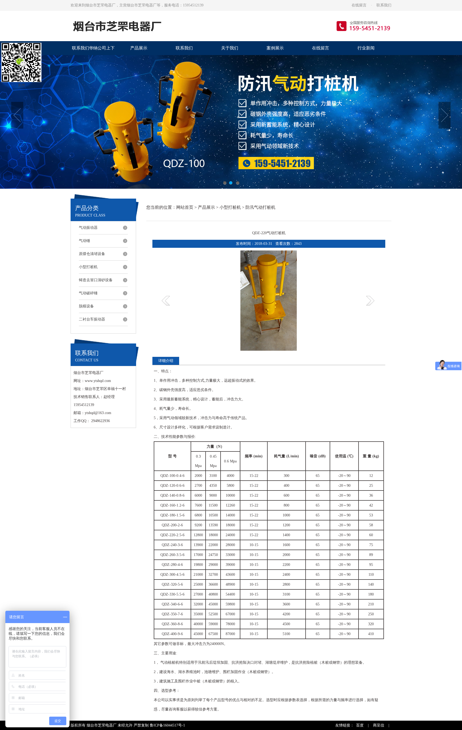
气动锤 (84, 241)
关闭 (21, 85)
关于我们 (229, 48)
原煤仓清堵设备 (92, 254)
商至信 (378, 725)
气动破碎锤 (88, 293)
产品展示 (138, 48)
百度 (360, 725)
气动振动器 (88, 228)
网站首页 (184, 207)
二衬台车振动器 (92, 319)
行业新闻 (366, 48)
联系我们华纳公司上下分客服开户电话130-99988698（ (93, 50)
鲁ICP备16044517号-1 (167, 725)
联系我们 (383, 5)
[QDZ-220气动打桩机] (269, 349)
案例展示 (275, 48)
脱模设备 (86, 306)
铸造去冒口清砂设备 (96, 280)
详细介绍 (165, 361)
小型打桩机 (88, 267)
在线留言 (359, 5)
